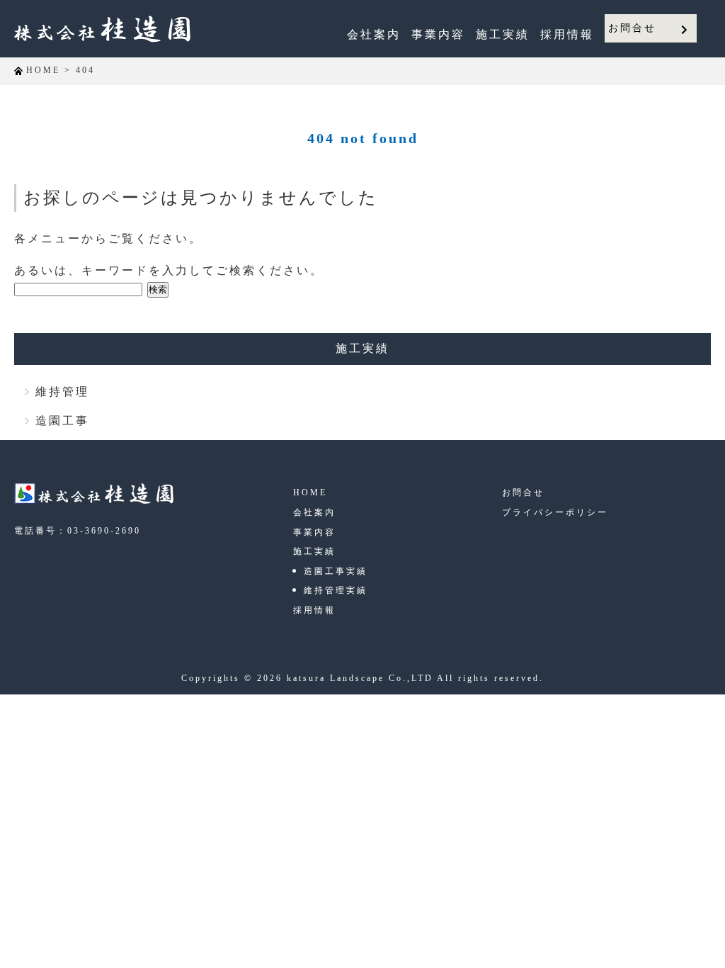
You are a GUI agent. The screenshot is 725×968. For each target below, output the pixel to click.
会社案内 (374, 34)
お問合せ (632, 28)
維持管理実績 (335, 590)
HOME (310, 492)
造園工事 (62, 421)
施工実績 (503, 34)
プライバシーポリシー (555, 512)
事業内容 (438, 34)
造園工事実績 (335, 571)
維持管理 (62, 391)
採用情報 (567, 34)
